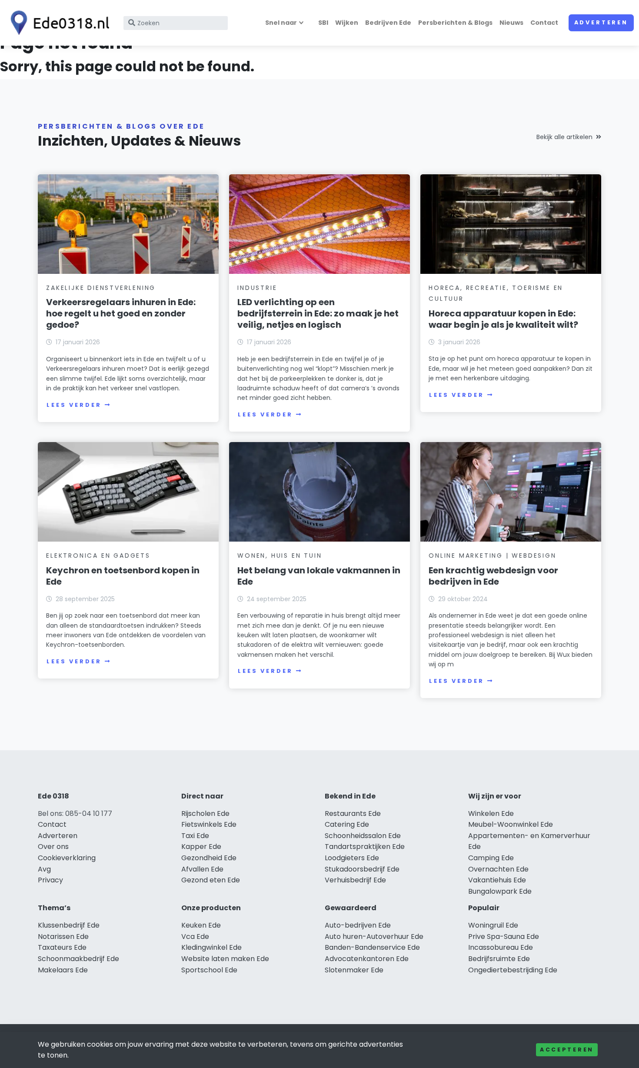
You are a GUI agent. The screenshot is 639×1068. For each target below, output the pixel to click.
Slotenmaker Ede (354, 970)
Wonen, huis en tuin (279, 555)
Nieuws (511, 22)
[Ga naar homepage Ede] (57, 23)
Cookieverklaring (67, 858)
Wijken (346, 22)
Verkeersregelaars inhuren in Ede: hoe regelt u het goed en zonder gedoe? (121, 313)
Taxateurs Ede (62, 947)
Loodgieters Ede (352, 858)
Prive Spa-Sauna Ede (503, 937)
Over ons (53, 847)
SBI (323, 22)
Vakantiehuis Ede (497, 880)
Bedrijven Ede (388, 22)
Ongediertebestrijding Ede (512, 970)
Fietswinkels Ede (208, 824)
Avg (44, 869)
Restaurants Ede (353, 813)
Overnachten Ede (498, 869)
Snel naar (281, 22)
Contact (544, 22)
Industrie (257, 287)
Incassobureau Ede (500, 947)
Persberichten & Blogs (455, 22)
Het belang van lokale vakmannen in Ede (318, 576)
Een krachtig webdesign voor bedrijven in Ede (493, 576)
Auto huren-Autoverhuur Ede (374, 937)
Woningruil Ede (493, 925)
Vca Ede (195, 937)
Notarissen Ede (63, 937)
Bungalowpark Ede (500, 891)
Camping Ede (491, 858)
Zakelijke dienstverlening (101, 287)
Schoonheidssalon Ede (363, 836)
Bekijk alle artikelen (564, 137)
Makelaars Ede (63, 970)
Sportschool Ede (209, 970)
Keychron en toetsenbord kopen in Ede (123, 576)
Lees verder (74, 405)
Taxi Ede (195, 836)
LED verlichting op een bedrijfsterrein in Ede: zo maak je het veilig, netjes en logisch (318, 313)
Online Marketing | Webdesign (492, 555)
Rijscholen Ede (205, 813)
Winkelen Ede (491, 813)
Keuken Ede (201, 925)
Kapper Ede (201, 847)
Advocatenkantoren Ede (367, 959)
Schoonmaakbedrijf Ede (78, 959)
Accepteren (567, 1049)
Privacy (50, 880)
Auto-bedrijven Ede (358, 925)
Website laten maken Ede (225, 959)
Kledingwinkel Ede (211, 947)
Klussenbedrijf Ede (69, 925)
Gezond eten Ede (210, 880)
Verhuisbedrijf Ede (355, 880)
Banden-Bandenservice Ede (372, 947)
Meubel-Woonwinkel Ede (510, 824)
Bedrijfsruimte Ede (499, 959)
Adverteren (601, 22)
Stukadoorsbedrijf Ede (362, 869)
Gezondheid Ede (208, 858)
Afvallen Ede (202, 869)
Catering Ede (347, 824)
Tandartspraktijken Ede (365, 847)
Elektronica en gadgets (98, 555)
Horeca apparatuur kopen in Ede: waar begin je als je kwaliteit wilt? (503, 319)
